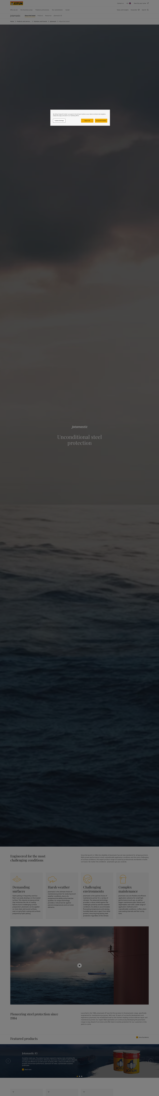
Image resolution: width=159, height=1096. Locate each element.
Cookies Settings (59, 120)
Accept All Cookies (101, 120)
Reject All (87, 120)
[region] (80, 118)
